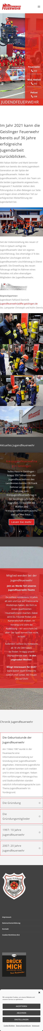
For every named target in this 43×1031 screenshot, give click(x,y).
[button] (39, 992)
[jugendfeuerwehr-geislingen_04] (21, 405)
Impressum (35, 1026)
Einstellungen (21, 1019)
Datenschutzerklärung (23, 1026)
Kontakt (5, 929)
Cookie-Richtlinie (9, 1026)
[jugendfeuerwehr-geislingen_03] (21, 436)
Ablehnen (21, 1013)
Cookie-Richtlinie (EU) (11, 935)
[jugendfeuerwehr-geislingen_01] (21, 374)
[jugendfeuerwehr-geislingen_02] (21, 343)
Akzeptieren (21, 1006)
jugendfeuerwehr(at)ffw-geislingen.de (19, 303)
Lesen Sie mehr (21, 522)
